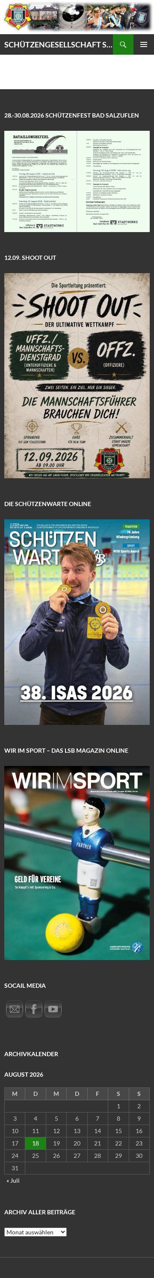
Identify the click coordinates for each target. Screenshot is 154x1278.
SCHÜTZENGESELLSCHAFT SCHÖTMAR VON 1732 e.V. (58, 44)
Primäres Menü (143, 44)
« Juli (13, 1180)
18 (35, 1143)
